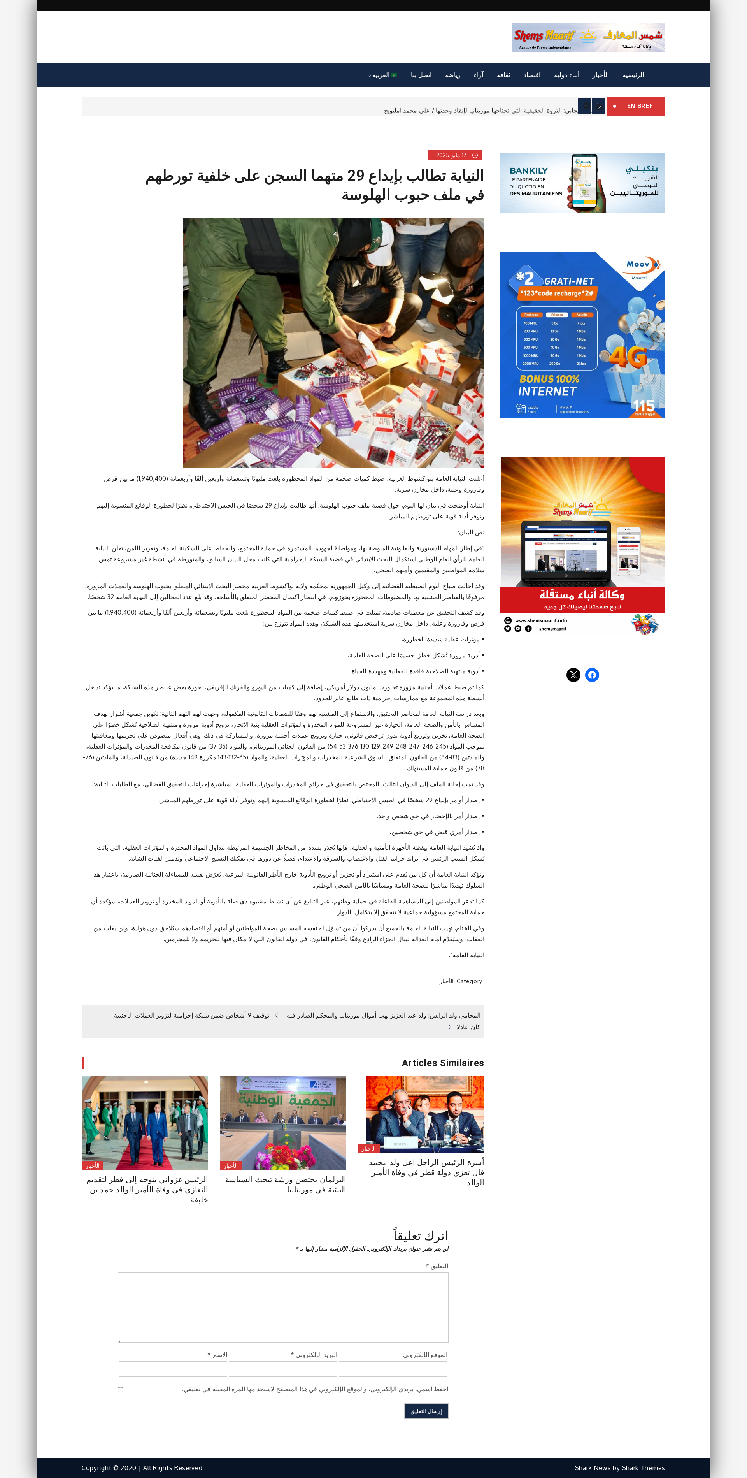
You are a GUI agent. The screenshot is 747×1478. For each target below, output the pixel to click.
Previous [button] (584, 106)
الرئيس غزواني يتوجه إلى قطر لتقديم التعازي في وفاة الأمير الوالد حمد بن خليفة (147, 1189)
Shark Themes (643, 1468)
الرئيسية (633, 75)
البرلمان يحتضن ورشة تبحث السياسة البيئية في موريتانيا (285, 1184)
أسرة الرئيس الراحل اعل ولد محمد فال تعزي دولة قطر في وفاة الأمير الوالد (426, 1172)
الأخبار (601, 75)
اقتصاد (532, 75)
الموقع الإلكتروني (425, 1354)
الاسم (217, 1354)
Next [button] (598, 106)
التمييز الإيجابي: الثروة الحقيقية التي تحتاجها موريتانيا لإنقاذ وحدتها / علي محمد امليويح (493, 107)
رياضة (453, 75)
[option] (344, 106)
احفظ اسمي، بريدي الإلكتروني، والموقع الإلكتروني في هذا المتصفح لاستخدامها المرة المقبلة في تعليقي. (315, 1389)
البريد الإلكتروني (314, 1354)
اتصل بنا (421, 75)
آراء (478, 75)
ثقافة (503, 75)
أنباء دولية (566, 75)
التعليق (437, 1266)
